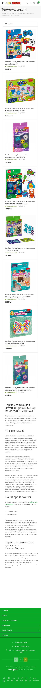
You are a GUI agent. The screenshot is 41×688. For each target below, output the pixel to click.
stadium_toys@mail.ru (22, 646)
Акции (4, 615)
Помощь (5, 635)
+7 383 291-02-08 (21, 642)
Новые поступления (9, 620)
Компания (6, 625)
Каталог (5, 610)
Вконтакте (16, 659)
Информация (7, 630)
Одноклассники (25, 659)
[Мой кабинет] (34, 3)
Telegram (20, 659)
